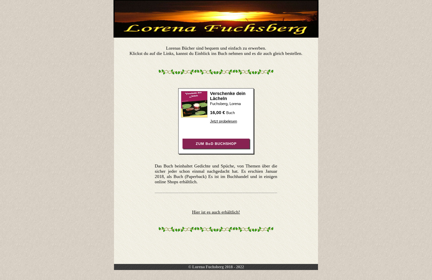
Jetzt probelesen (223, 121)
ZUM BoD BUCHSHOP (216, 144)
